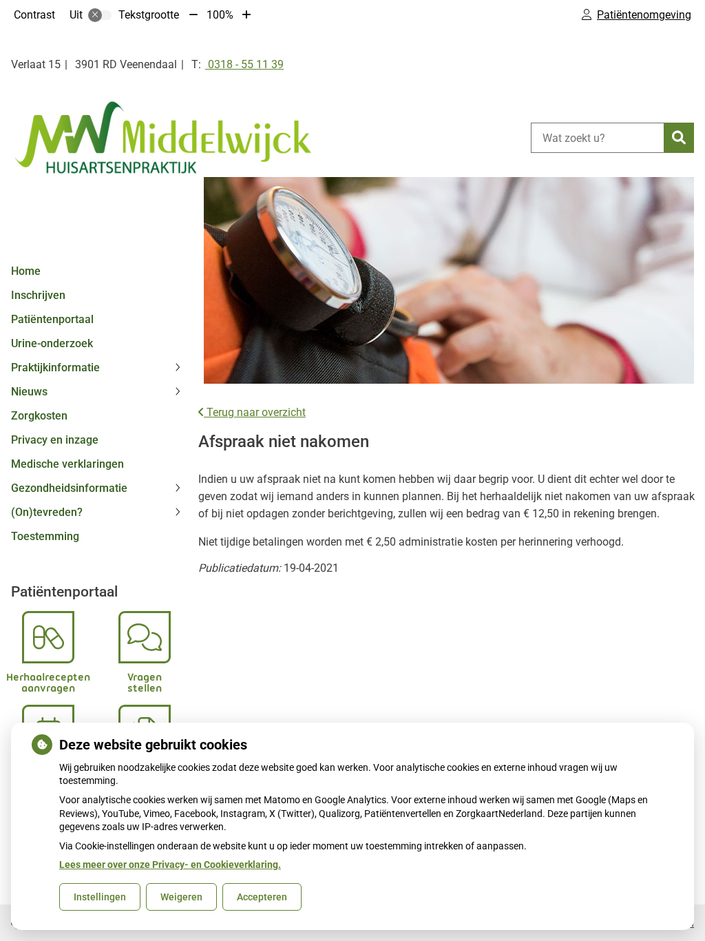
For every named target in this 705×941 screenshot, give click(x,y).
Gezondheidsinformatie (69, 488)
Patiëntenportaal (52, 319)
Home (26, 271)
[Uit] (100, 15)
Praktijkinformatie (55, 367)
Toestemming (45, 536)
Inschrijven (38, 295)
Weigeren (181, 896)
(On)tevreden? (47, 512)
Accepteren (262, 896)
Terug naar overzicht (255, 412)
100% (220, 14)
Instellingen (100, 896)
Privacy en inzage (54, 439)
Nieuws (29, 391)
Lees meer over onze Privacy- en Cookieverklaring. (170, 864)
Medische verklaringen (67, 463)
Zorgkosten (39, 415)
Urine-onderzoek (52, 343)
